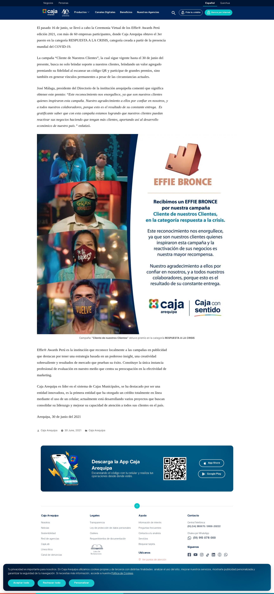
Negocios (48, 3)
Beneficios (126, 12)
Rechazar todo (51, 583)
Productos (80, 12)
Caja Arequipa (49, 430)
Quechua (225, 3)
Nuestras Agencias (148, 12)
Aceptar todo (21, 583)
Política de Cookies (122, 573)
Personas (63, 3)
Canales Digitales (105, 12)
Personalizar (81, 583)
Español (210, 3)
